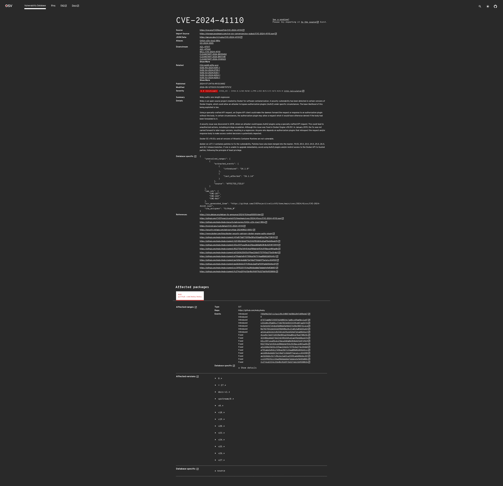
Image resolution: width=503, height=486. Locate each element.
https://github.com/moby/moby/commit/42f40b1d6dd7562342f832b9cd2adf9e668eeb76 (239, 241)
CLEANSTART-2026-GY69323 (213, 59)
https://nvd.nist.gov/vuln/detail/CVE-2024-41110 (221, 226)
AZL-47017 (205, 47)
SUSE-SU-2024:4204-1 (210, 75)
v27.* (221, 460)
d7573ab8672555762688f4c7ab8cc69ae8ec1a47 (284, 320)
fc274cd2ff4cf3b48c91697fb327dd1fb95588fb (284, 362)
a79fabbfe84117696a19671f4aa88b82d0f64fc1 (284, 350)
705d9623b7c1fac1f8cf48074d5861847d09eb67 (284, 314)
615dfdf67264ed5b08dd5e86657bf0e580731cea (284, 326)
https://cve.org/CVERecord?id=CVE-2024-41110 (221, 30)
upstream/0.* (226, 399)
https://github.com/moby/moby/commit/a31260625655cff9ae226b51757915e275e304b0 (239, 253)
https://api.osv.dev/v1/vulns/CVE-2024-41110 (220, 37)
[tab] (190, 296)
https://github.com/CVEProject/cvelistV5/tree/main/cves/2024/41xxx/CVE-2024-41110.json (240, 218)
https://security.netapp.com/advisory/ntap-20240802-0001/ (226, 230)
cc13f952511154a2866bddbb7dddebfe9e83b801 (284, 359)
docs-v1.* (224, 392)
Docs (74, 5)
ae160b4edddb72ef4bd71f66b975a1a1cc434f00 (284, 353)
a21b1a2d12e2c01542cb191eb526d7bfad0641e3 (284, 332)
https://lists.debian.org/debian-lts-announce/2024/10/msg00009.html (230, 215)
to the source (308, 22)
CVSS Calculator (293, 91)
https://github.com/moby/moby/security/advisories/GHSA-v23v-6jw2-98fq (232, 222)
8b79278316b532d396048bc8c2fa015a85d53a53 (284, 329)
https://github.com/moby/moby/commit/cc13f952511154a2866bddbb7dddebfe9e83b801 (238, 268)
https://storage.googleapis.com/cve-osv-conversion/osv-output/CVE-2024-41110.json (237, 34)
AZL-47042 (205, 49)
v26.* (221, 453)
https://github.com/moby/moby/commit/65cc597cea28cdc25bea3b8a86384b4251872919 (239, 245)
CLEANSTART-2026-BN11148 (213, 57)
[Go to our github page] (495, 6)
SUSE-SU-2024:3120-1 (209, 73)
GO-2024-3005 (207, 43)
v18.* (221, 412)
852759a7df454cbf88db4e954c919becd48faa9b (284, 344)
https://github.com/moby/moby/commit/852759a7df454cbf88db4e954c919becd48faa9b (239, 249)
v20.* (221, 426)
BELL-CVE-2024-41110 (210, 52)
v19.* (221, 419)
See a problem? (281, 19)
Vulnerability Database (35, 5)
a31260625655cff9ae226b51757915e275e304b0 (284, 347)
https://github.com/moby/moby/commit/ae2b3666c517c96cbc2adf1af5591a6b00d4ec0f (238, 264)
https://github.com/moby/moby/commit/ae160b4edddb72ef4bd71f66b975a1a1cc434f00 (238, 260)
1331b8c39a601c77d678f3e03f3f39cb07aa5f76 (284, 323)
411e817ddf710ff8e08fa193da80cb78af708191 (284, 335)
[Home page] (8, 7)
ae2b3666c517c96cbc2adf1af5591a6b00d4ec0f (284, 356)
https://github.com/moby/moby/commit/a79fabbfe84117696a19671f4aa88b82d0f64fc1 (238, 256)
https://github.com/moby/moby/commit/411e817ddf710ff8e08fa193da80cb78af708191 (237, 237)
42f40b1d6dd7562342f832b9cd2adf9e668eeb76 (284, 338)
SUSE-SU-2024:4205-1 (210, 78)
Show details (249, 368)
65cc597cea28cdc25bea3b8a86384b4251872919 (284, 341)
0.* (220, 378)
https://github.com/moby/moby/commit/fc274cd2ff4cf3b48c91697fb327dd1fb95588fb (237, 272)
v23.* (221, 433)
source (221, 471)
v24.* (221, 440)
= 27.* (222, 385)
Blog (53, 5)
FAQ (62, 5)
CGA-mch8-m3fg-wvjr (209, 65)
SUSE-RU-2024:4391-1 (210, 68)
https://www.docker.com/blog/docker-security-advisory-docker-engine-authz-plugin (236, 234)
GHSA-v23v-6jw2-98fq (210, 41)
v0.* (220, 406)
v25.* (221, 446)
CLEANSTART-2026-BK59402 (213, 54)
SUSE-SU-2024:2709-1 (210, 70)
